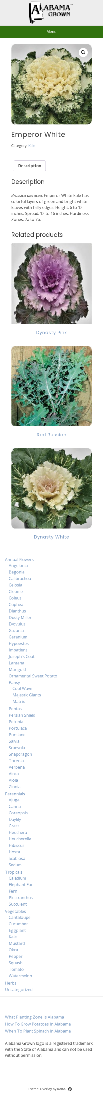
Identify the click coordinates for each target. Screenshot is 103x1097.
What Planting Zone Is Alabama (34, 1017)
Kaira (61, 1089)
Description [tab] (29, 165)
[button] (83, 52)
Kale (31, 145)
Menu (51, 31)
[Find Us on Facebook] (70, 1089)
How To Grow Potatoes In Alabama (38, 1024)
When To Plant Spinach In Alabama (38, 1031)
